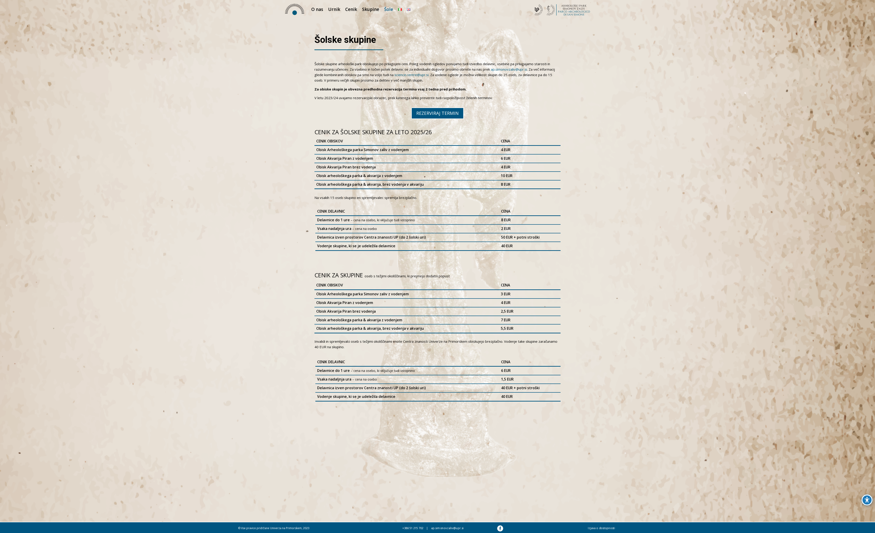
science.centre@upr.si (411, 74)
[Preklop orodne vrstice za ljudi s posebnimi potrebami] (867, 499)
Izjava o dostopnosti (601, 528)
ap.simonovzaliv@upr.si (509, 69)
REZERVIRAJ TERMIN (437, 113)
